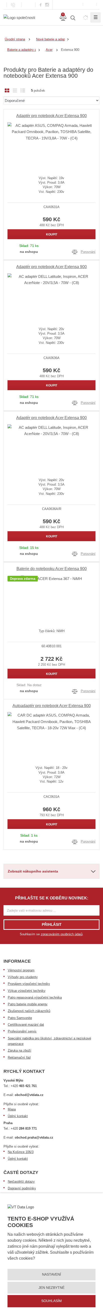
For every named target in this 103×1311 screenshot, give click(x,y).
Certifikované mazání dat (26, 1024)
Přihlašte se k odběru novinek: (51, 898)
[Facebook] (40, 4)
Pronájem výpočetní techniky (29, 984)
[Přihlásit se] (89, 4)
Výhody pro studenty (23, 977)
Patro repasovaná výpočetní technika (35, 997)
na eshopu (29, 252)
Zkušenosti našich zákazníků (29, 1011)
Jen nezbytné (51, 1288)
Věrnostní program (21, 970)
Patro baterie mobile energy (28, 1004)
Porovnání (88, 252)
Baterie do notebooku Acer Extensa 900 (51, 569)
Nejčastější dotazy (21, 1181)
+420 (24, 1086)
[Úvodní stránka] (19, 17)
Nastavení (51, 1274)
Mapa (12, 1109)
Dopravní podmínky (22, 1188)
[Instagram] (47, 5)
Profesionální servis (22, 1031)
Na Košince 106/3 (21, 1152)
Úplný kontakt (18, 1116)
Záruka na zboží (19, 1050)
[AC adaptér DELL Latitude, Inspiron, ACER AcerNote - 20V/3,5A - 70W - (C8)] (52, 296)
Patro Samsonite (20, 1018)
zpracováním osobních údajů (61, 934)
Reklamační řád (19, 1057)
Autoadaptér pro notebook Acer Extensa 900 (51, 706)
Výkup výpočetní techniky (27, 991)
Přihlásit (52, 924)
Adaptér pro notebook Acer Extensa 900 (51, 116)
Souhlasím (51, 1301)
